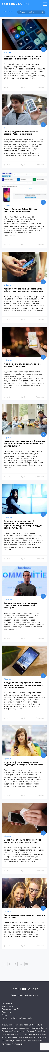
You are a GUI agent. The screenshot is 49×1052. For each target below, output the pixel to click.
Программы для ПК (10, 1009)
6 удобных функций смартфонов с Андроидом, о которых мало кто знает (23, 763)
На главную (7, 1003)
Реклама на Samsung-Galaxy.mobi (17, 1018)
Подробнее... (40, 87)
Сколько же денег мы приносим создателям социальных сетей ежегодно (20, 605)
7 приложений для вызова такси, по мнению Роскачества (22, 365)
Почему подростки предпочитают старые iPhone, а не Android (21, 133)
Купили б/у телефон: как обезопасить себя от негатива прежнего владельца (23, 290)
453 (27, 964)
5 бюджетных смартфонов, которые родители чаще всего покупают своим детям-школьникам (23, 685)
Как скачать (7, 1006)
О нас (4, 1015)
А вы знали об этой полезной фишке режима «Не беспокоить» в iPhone (22, 57)
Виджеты (8, 11)
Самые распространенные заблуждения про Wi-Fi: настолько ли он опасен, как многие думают (24, 443)
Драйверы (6, 1012)
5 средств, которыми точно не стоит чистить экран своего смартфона (22, 841)
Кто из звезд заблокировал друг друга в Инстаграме (24, 916)
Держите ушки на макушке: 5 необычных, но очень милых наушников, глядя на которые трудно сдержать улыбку (23, 524)
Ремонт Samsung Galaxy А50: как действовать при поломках (21, 210)
